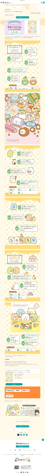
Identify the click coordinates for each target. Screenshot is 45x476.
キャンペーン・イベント (27, 449)
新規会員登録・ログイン (22, 446)
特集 (34, 449)
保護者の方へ (15, 454)
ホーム (10, 449)
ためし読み (14, 384)
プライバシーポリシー (38, 454)
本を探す (19, 449)
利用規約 (22, 455)
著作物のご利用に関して (31, 454)
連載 (15, 449)
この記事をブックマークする (23, 17)
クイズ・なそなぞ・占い (7, 9)
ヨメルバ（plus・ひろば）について (8, 454)
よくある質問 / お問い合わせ (22, 454)
